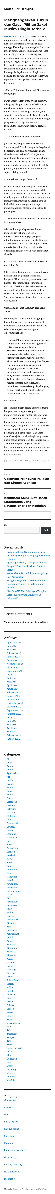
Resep (10, 1001)
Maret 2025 (13, 689)
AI (8, 759)
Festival (11, 855)
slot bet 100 (10, 1100)
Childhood (12, 816)
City (9, 819)
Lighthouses (13, 919)
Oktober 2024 (14, 706)
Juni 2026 (12, 646)
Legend (10, 916)
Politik (10, 991)
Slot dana (9, 1136)
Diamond (11, 834)
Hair (9, 873)
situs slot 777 (10, 1157)
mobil (10, 937)
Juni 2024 (11, 721)
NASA (10, 959)
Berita (10, 787)
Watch (10, 1066)
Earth (9, 844)
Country (11, 826)
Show (9, 1016)
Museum (11, 955)
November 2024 (15, 703)
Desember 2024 (15, 699)
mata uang (12, 930)
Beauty (10, 784)
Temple (10, 1037)
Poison (10, 984)
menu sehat (13, 934)
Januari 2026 (13, 656)
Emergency (12, 848)
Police (10, 987)
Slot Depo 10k (11, 1121)
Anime (10, 769)
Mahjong (8, 1143)
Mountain (12, 948)
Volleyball (12, 1058)
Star (9, 1026)
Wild (9, 1073)
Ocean (10, 966)
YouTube (11, 1080)
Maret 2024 (13, 731)
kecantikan (12, 901)
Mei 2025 (11, 681)
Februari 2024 (14, 735)
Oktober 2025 (14, 667)
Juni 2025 (11, 678)
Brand (10, 794)
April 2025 (12, 685)
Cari (6, 525)
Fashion (11, 851)
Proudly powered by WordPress (34, 1189)
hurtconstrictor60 (15, 461)
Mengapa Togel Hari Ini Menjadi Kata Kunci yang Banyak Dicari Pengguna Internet (26, 584)
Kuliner (10, 912)
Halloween (12, 876)
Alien (9, 762)
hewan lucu (12, 884)
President (11, 994)
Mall (9, 926)
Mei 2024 (11, 724)
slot (6, 1114)
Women (11, 1076)
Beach (10, 780)
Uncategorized (42, 461)
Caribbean (12, 802)
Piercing (11, 973)
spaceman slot (14, 1023)
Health (10, 880)
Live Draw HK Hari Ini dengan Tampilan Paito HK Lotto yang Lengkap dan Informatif (27, 595)
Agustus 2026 (14, 642)
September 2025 (15, 671)
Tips (9, 1041)
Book (9, 791)
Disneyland (12, 837)
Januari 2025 (13, 696)
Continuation (13, 823)
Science (10, 1005)
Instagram (12, 887)
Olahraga (11, 969)
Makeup (11, 923)
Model (10, 941)
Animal (10, 766)
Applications (13, 773)
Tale (9, 1030)
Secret (10, 1012)
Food (9, 862)
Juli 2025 (11, 674)
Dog (9, 841)
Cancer (10, 798)
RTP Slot (8, 1107)
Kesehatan (12, 905)
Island (10, 894)
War (9, 1062)
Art (8, 777)
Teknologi (12, 1033)
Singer (10, 1019)
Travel (10, 1044)
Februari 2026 (14, 653)
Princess (11, 998)
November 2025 (15, 664)
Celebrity (11, 809)
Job (8, 898)
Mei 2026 (11, 649)
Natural (10, 962)
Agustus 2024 (14, 714)
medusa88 (9, 1179)
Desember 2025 (15, 660)
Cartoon (11, 805)
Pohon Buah (13, 980)
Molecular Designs (18, 9)
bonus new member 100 (16, 1150)
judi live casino (11, 1129)
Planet (10, 976)
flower (10, 859)
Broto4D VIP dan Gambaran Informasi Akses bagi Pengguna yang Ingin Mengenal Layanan (29, 555)
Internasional (14, 891)
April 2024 (12, 728)
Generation (12, 869)
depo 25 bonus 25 (13, 1164)
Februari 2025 (14, 692)
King (9, 909)
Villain (10, 1051)
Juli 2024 (11, 717)
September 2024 (15, 710)
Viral (9, 1055)
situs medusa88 (12, 1171)
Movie (10, 951)
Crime (10, 830)
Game (10, 866)
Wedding (11, 1069)
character (11, 812)
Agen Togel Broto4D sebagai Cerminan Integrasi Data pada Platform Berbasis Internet (26, 566)
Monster (11, 944)
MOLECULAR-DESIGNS (16, 36)
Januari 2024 (13, 739)
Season (10, 1009)
